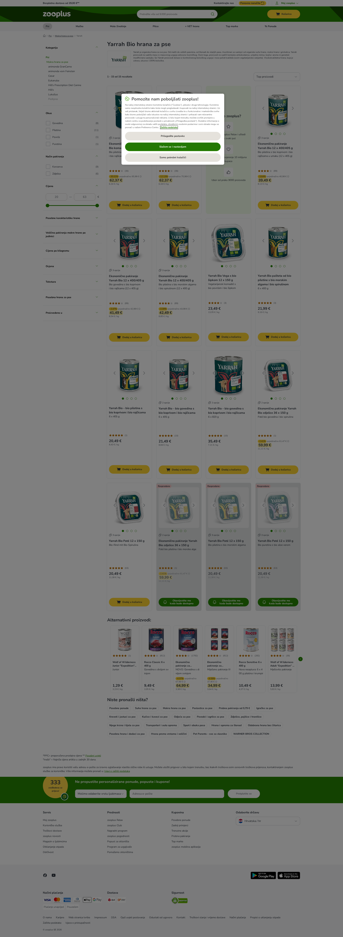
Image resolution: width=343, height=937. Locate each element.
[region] (172, 129)
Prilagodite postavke (173, 136)
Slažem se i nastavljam (172, 146)
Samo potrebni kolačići (173, 157)
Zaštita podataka (169, 127)
